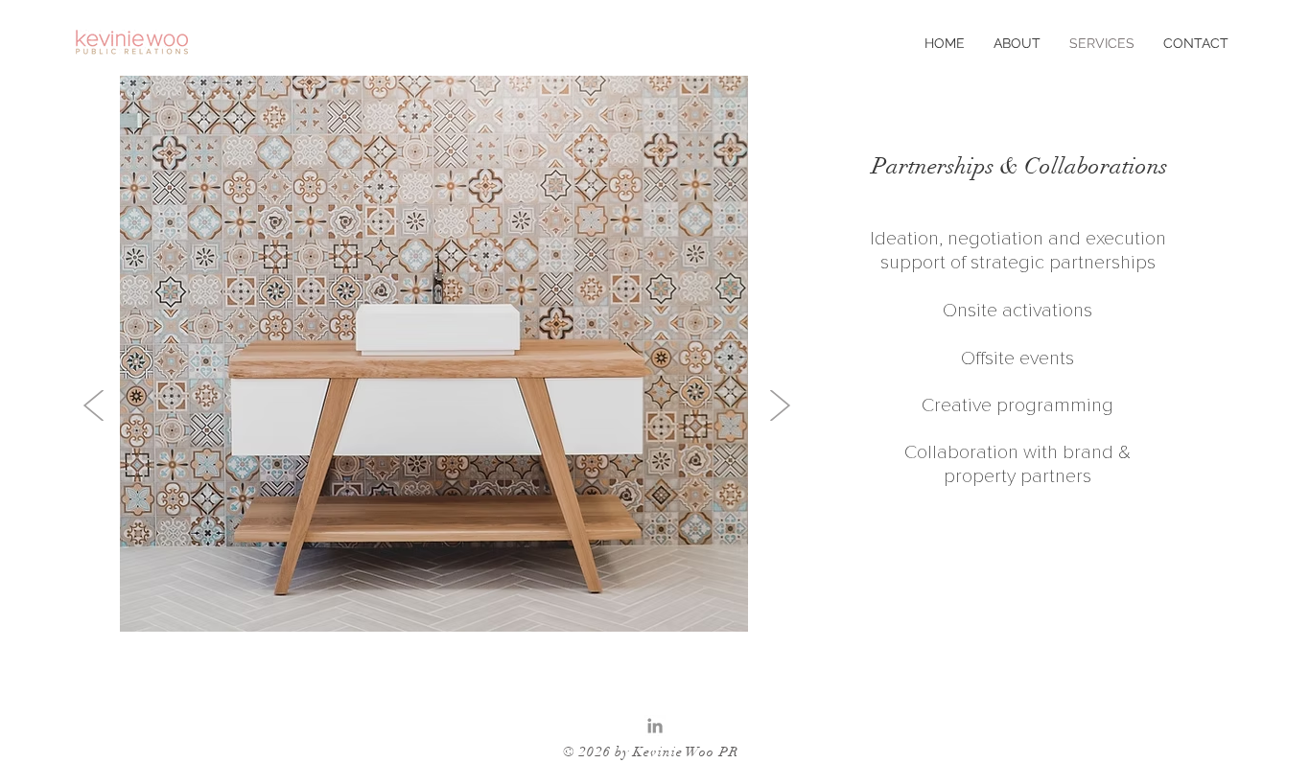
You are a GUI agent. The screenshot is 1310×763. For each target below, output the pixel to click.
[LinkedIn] (655, 725)
